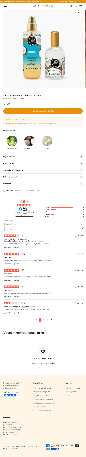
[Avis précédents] (36, 320)
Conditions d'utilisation (42, 410)
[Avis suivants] (51, 320)
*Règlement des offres (42, 395)
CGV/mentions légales (42, 388)
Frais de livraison (39, 407)
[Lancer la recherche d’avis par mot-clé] (82, 229)
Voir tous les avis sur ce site (24, 216)
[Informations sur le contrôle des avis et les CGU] (34, 212)
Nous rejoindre (71, 392)
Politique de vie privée (41, 392)
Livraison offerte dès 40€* (66, 2)
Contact (69, 395)
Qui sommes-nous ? (73, 388)
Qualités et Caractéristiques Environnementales (21, 191)
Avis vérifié (80, 236)
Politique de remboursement (44, 403)
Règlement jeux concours (43, 399)
